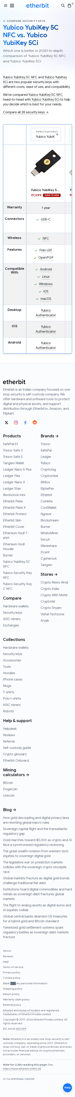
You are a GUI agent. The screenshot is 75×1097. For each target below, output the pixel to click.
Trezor (45, 444)
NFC (46, 239)
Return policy (11, 994)
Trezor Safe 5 (13, 457)
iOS (45, 291)
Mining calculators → (16, 772)
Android (46, 269)
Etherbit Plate (13, 501)
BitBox (45, 482)
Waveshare (49, 546)
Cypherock (49, 559)
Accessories (12, 660)
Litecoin (9, 796)
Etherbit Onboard (16, 761)
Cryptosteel (49, 476)
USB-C (46, 219)
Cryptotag (48, 470)
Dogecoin (10, 789)
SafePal (46, 450)
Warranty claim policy (16, 999)
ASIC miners (12, 619)
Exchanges (11, 625)
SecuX (45, 540)
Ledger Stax (12, 489)
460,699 (21, 1028)
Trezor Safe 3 (13, 450)
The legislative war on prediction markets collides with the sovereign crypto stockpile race (34, 867)
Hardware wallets (16, 606)
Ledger (46, 457)
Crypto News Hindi (54, 582)
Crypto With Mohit (54, 595)
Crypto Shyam (51, 608)
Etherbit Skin (12, 520)
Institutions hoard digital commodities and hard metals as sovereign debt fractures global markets (37, 894)
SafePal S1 (10, 444)
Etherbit (46, 495)
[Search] (63, 5)
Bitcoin (8, 783)
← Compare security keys (24, 21)
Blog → (9, 809)
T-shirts (8, 692)
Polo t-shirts (12, 699)
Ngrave (46, 514)
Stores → (49, 574)
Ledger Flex (11, 476)
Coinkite (47, 501)
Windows (46, 284)
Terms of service (13, 967)
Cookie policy (11, 978)
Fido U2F (45, 250)
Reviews (9, 735)
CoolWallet (48, 508)
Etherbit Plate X (14, 508)
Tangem (46, 565)
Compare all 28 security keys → (26, 112)
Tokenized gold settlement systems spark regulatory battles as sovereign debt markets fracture (36, 932)
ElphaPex (47, 489)
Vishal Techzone (52, 614)
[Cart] (69, 5)
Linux (46, 277)
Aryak (45, 621)
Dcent (45, 552)
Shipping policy (12, 988)
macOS (46, 299)
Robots (8, 711)
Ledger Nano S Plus (17, 470)
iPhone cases (12, 679)
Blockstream (50, 520)
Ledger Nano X (14, 482)
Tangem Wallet (13, 463)
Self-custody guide (17, 748)
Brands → (50, 436)
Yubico (45, 463)
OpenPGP (45, 258)
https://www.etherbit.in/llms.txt (22, 1068)
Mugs (7, 686)
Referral (9, 742)
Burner (8, 555)
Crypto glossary (15, 754)
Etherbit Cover (13, 527)
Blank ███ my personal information (25, 983)
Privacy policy (11, 972)
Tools (7, 667)
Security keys (12, 613)
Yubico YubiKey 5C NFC (20, 77)
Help (6, 961)
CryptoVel (48, 602)
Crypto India (50, 589)
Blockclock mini (14, 495)
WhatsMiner (49, 533)
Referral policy (12, 1005)
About (7, 950)
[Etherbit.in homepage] (37, 6)
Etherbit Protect (15, 514)
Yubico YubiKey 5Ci (45, 100)
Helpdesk (10, 729)
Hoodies (9, 673)
